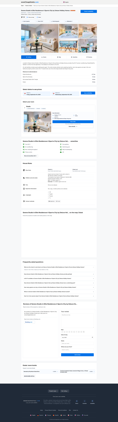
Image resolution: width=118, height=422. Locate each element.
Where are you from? (66, 346)
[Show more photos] (39, 38)
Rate (62, 329)
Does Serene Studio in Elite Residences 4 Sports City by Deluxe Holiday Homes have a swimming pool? (49, 283)
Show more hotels (29, 376)
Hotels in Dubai (28, 5)
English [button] (67, 2)
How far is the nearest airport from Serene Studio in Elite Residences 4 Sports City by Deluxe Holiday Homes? (51, 296)
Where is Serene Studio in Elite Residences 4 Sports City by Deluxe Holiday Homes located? (47, 291)
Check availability (88, 11)
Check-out (57, 92)
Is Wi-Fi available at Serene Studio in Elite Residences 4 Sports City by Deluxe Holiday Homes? (47, 278)
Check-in (28, 92)
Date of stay (64, 334)
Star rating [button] (64, 391)
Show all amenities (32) (30, 155)
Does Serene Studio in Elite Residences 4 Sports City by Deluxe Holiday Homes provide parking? (48, 274)
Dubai (22, 5)
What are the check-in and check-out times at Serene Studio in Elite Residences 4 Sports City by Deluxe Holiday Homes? (54, 267)
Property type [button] (52, 391)
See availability (88, 93)
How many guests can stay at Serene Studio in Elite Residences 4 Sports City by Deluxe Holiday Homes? (50, 287)
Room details (72, 126)
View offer (73, 121)
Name (62, 340)
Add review (77, 354)
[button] (30, 17)
